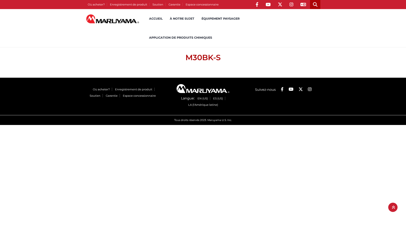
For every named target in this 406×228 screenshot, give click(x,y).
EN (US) (203, 98)
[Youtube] (268, 4)
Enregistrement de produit (128, 4)
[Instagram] (291, 4)
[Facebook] (257, 4)
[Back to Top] (393, 207)
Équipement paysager (221, 18)
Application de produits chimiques (180, 37)
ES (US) (218, 98)
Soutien (157, 4)
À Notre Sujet (182, 18)
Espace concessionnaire (202, 4)
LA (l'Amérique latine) (203, 104)
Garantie (174, 4)
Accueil (156, 18)
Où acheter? (96, 4)
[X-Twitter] (280, 4)
